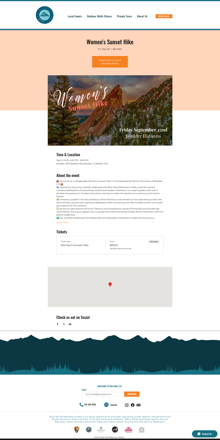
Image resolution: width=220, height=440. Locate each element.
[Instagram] (127, 405)
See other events (110, 63)
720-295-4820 (90, 404)
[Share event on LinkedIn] (70, 324)
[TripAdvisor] (138, 405)
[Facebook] (132, 405)
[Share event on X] (64, 324)
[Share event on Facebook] (57, 324)
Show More (62, 222)
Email (84, 390)
